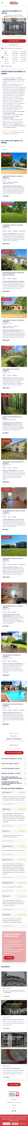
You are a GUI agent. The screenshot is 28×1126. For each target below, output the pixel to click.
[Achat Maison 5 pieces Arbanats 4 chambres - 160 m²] (14, 704)
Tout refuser (15, 1123)
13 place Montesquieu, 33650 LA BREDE (13, 48)
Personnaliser (22, 1123)
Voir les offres (9, 957)
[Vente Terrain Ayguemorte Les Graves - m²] (14, 414)
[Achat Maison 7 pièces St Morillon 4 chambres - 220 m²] (14, 320)
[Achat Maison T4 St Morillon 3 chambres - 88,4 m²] (14, 655)
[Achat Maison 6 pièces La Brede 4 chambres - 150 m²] (14, 224)
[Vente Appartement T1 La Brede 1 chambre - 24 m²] (14, 606)
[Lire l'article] (14, 985)
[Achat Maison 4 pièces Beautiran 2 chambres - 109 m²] (14, 461)
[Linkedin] (13, 1111)
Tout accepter (7, 1123)
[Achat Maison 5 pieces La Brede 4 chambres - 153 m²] (14, 176)
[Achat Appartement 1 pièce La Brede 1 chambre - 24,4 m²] (14, 510)
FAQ (14, 1108)
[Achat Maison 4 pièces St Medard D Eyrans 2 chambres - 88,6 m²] (14, 272)
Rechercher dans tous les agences (14, 752)
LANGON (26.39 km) (14, 745)
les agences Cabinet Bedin (11, 121)
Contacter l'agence (15, 40)
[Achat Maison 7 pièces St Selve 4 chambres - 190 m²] (14, 558)
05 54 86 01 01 (15, 44)
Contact (14, 1105)
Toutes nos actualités (14, 1084)
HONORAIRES (14, 1099)
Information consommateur (14, 1102)
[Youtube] (15, 1111)
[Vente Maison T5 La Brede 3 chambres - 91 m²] (14, 368)
